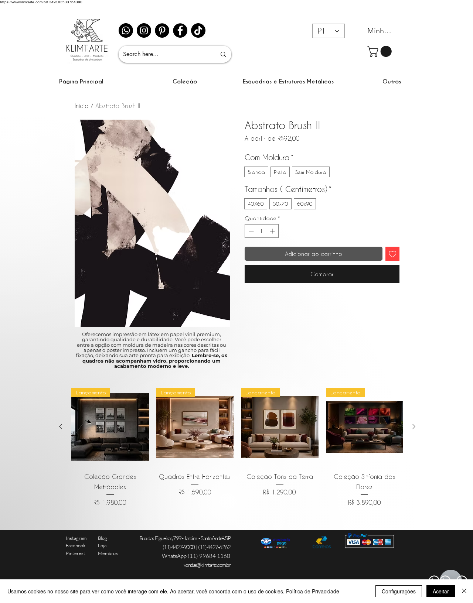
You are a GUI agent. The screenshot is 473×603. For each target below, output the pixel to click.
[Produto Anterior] (60, 426)
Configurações (399, 591)
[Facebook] (180, 30)
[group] (237, 447)
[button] (184, 81)
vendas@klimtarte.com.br (207, 564)
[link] (380, 51)
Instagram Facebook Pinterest (76, 545)
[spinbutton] (261, 231)
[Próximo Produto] (413, 426)
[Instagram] (144, 30)
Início (82, 105)
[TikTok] (198, 30)
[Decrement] (250, 231)
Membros (108, 553)
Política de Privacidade (312, 591)
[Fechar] (464, 591)
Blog (102, 538)
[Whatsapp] (126, 30)
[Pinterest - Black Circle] (162, 30)
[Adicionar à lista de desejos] (392, 254)
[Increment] (273, 231)
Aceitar (441, 591)
